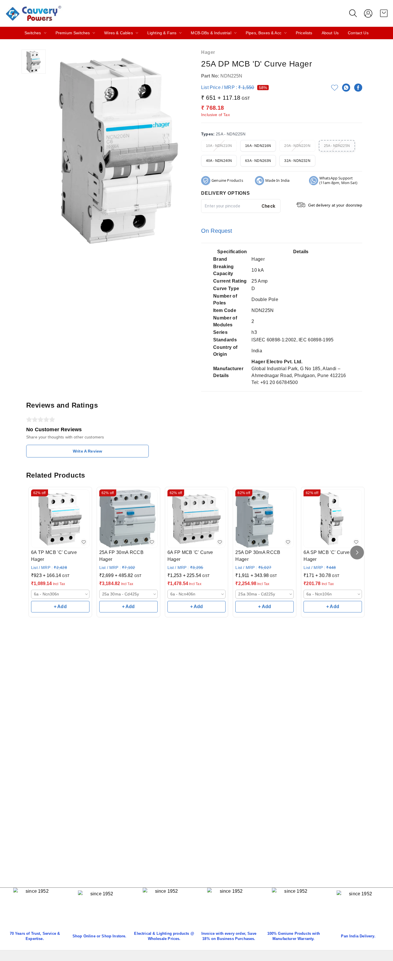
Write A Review (87, 451)
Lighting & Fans (162, 33)
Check (268, 206)
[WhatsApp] (346, 88)
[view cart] (383, 13)
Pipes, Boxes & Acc (263, 33)
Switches (32, 33)
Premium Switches (73, 33)
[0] (383, 13)
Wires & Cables (118, 33)
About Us (330, 33)
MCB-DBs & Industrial (211, 33)
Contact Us (358, 33)
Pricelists (304, 33)
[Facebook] (358, 88)
